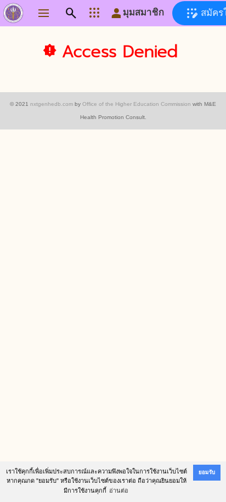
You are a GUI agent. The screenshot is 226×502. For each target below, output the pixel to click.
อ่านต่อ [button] (118, 490)
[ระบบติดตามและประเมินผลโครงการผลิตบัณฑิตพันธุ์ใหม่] (13, 15)
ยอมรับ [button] (207, 472)
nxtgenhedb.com (51, 104)
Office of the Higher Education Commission (136, 104)
